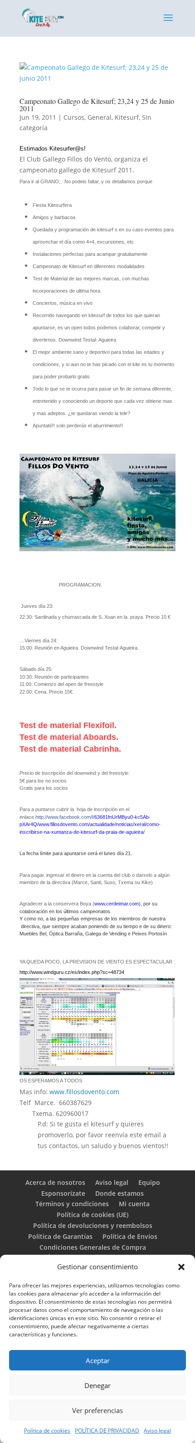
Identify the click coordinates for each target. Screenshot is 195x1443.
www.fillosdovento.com (84, 1091)
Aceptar (98, 1360)
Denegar (97, 1385)
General (100, 117)
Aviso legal (157, 1430)
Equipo (149, 1182)
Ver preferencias (97, 1410)
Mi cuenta (134, 1203)
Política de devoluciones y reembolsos (92, 1225)
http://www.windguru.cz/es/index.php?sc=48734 (72, 972)
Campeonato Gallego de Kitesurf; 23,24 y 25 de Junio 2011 (97, 104)
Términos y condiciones (72, 1203)
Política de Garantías (60, 1236)
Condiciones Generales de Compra (92, 1247)
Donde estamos (119, 1193)
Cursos (73, 117)
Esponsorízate (63, 1193)
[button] (181, 1267)
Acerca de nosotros (55, 1182)
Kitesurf (127, 117)
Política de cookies (47, 1430)
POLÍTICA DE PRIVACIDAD (107, 1430)
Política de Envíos (129, 1236)
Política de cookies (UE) (92, 1214)
